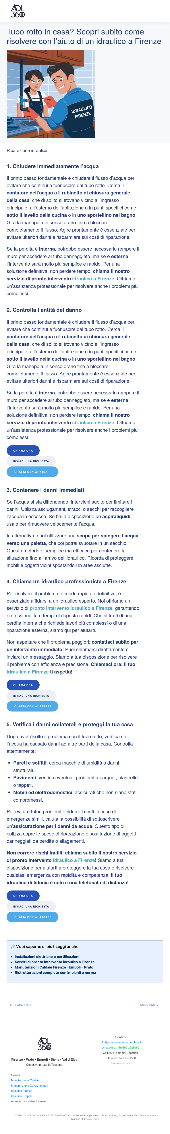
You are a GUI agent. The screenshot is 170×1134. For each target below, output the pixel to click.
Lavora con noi (120, 1063)
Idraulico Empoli (21, 1096)
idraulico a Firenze (92, 278)
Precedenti (20, 1005)
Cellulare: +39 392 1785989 (120, 1052)
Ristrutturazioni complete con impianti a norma (55, 972)
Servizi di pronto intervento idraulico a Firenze (55, 962)
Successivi (150, 1005)
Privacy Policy (91, 1119)
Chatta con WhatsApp (33, 472)
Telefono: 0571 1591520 (120, 1058)
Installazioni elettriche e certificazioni (47, 956)
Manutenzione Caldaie (25, 1080)
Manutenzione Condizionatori (29, 1085)
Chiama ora (23, 451)
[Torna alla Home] (18, 11)
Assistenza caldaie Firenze (28, 1101)
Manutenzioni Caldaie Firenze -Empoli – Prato (54, 967)
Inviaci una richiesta (31, 461)
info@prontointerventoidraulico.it (120, 1042)
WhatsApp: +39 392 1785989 (120, 1047)
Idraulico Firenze (21, 1090)
